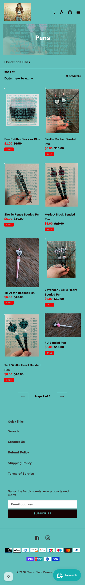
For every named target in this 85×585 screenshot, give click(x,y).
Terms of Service (21, 473)
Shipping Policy (20, 463)
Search (13, 431)
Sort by (9, 72)
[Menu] (78, 11)
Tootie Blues (35, 572)
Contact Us (16, 442)
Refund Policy (18, 452)
